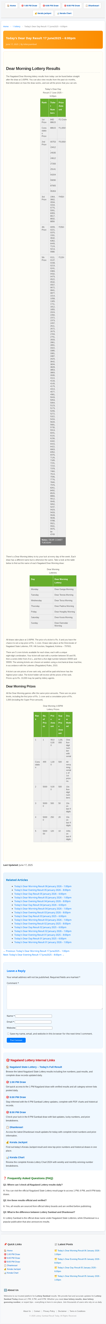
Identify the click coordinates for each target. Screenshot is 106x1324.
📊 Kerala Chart (64, 13)
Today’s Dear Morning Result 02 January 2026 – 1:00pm (42, 931)
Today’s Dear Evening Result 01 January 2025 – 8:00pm (42, 934)
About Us (27, 1311)
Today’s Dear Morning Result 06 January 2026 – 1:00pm (42, 886)
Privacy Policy (49, 1311)
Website (11, 1027)
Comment (13, 983)
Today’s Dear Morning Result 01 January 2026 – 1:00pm (42, 942)
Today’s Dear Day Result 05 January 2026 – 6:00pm (40, 893)
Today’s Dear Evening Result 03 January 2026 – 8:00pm (42, 912)
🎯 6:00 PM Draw (51, 5)
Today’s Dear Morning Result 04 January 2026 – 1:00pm (42, 908)
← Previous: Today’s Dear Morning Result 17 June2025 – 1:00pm (36, 951)
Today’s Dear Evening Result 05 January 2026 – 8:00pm (42, 889)
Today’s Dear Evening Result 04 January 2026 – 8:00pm (42, 901)
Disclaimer (62, 1311)
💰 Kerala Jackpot (43, 13)
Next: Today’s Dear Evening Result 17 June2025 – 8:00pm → (33, 954)
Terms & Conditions (77, 1311)
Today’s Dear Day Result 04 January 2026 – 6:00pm (40, 904)
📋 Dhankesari (92, 5)
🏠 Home (11, 5)
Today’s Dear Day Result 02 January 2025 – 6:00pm (40, 927)
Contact (37, 1311)
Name (11, 1015)
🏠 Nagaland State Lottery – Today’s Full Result (34, 1067)
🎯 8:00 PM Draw (72, 5)
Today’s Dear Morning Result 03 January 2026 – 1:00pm (42, 919)
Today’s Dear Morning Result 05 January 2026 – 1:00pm (42, 897)
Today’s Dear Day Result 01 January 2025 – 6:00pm (40, 938)
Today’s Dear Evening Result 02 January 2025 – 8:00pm (42, 923)
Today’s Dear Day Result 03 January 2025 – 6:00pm (40, 916)
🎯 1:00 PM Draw (29, 5)
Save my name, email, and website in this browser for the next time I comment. (51, 1033)
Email (10, 1021)
